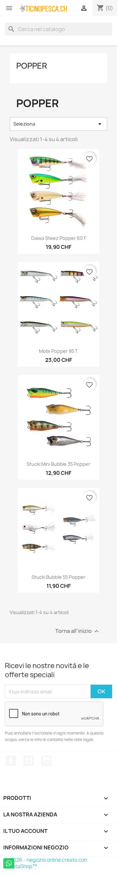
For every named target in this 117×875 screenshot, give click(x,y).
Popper (31, 65)
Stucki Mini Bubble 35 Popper (58, 464)
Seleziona (58, 124)
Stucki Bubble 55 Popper (58, 577)
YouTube (28, 761)
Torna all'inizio (77, 631)
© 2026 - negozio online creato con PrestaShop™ (46, 863)
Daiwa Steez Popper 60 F (58, 238)
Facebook (11, 761)
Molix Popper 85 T (58, 351)
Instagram (46, 761)
